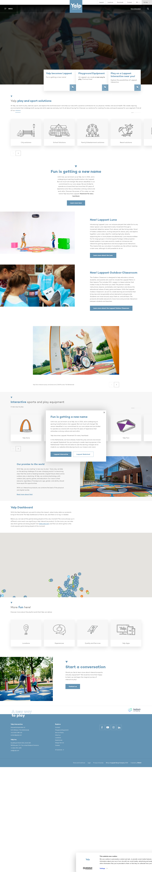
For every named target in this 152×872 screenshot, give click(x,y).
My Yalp (146, 2)
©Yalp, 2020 (117, 762)
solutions (18, 110)
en (137, 2)
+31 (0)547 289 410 (16, 732)
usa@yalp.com (15, 750)
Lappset (101, 2)
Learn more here (76, 203)
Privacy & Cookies (98, 762)
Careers (57, 745)
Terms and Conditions (79, 762)
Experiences (58, 740)
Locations (110, 2)
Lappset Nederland (83, 454)
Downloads (120, 2)
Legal (89, 762)
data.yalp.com (44, 524)
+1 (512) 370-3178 (16, 748)
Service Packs (59, 732)
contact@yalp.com (16, 735)
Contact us (73, 686)
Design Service (59, 742)
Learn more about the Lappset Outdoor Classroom (111, 308)
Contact (129, 2)
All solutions (58, 750)
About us (57, 735)
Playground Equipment (61, 730)
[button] (13, 153)
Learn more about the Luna (103, 255)
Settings (102, 868)
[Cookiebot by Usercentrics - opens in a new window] (88, 868)
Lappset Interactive (61, 454)
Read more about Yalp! (25, 494)
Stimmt (139, 762)
